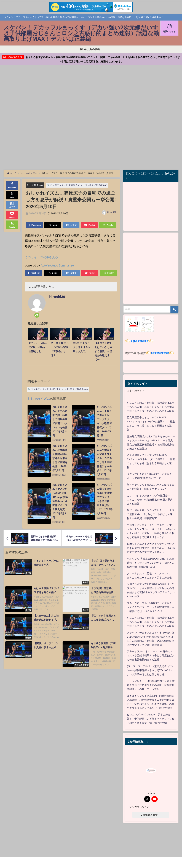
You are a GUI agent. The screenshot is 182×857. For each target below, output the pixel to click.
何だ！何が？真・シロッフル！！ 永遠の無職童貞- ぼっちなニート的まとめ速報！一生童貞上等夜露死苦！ (150, 514)
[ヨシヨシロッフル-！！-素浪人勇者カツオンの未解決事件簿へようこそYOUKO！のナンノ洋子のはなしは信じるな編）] (150, 670)
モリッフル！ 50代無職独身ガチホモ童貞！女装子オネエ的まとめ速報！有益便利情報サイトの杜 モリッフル (151, 685)
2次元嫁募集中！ (150, 815)
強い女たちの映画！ (91, 49)
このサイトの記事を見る (41, 257)
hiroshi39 (111, 212)
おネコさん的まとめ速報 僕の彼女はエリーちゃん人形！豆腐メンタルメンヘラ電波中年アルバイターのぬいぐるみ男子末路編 (150, 407)
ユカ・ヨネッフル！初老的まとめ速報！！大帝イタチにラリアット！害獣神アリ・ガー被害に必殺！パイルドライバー (150, 607)
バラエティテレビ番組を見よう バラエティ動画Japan (78, 185)
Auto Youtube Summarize (57, 265)
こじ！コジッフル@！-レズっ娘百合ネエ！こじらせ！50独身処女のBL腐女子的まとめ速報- (150, 499)
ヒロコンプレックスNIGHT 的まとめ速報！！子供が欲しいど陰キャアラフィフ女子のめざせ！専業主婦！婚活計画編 (150, 718)
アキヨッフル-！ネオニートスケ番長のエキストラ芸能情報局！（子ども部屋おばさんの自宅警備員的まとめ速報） (150, 655)
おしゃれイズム (35, 185)
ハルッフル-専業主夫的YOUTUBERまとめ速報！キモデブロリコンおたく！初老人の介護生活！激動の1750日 (150, 562)
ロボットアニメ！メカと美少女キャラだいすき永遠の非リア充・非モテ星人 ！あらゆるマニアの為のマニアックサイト (151, 548)
